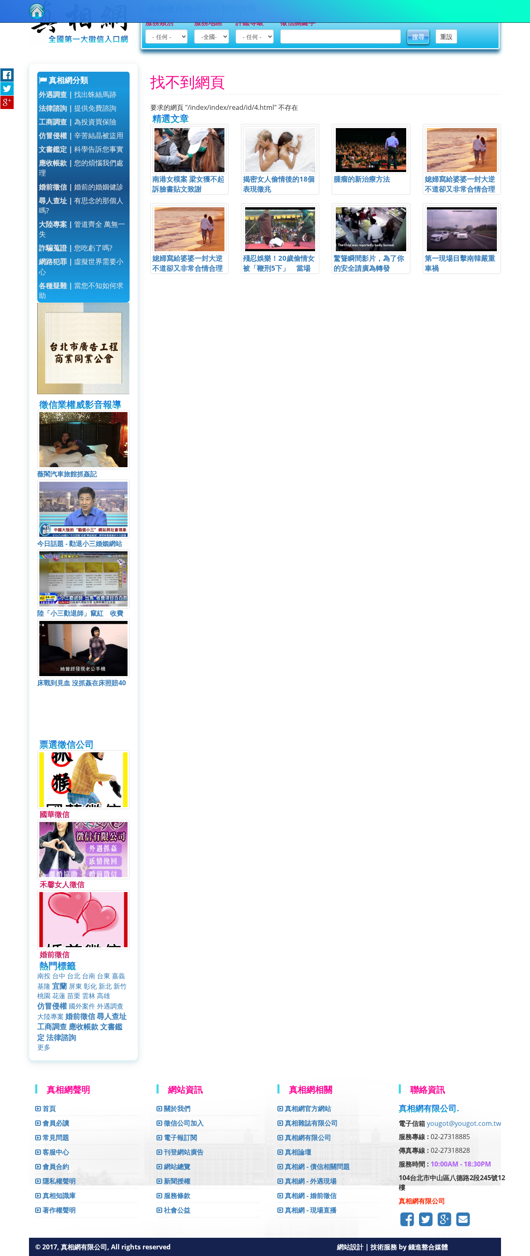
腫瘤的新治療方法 (362, 179)
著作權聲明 (58, 1210)
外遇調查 (110, 1006)
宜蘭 (59, 986)
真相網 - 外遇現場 (310, 1181)
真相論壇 (297, 1152)
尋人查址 (112, 1016)
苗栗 (73, 995)
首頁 (48, 1108)
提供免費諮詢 (77, 108)
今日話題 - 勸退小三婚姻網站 (79, 543)
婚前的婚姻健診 (81, 187)
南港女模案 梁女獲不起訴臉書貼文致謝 (188, 184)
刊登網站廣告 (183, 1152)
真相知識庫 (58, 1195)
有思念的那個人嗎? (81, 205)
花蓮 (58, 995)
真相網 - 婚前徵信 (310, 1195)
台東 (103, 975)
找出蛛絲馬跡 (77, 94)
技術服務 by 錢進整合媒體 (409, 1246)
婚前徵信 (80, 1016)
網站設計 (351, 1246)
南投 (44, 975)
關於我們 (176, 1108)
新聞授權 (176, 1181)
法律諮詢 (61, 1037)
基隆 (44, 986)
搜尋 (418, 36)
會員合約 (55, 1166)
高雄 (103, 995)
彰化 (90, 986)
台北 (73, 975)
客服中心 (55, 1152)
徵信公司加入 (183, 1122)
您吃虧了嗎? (75, 247)
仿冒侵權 (52, 1006)
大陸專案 (50, 1016)
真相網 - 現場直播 (310, 1210)
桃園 (44, 995)
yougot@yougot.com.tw (464, 1123)
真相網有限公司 (307, 1137)
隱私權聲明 (58, 1181)
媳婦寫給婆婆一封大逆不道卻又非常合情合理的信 (460, 189)
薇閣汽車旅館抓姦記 (67, 473)
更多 (44, 1047)
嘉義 (118, 975)
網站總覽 (176, 1166)
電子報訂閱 (179, 1137)
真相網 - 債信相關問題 (316, 1166)
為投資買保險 (77, 121)
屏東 (75, 986)
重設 (446, 36)
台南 (88, 975)
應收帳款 (84, 1026)
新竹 (120, 986)
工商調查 (52, 1026)
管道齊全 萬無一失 (82, 229)
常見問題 (55, 1137)
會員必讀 (55, 1122)
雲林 (88, 995)
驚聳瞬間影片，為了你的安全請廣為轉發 (369, 263)
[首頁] (37, 11)
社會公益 (176, 1210)
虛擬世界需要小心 (81, 266)
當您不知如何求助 (81, 290)
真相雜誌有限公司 (310, 1122)
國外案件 (82, 1006)
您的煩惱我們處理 (81, 167)
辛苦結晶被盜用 (81, 135)
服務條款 (176, 1195)
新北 (105, 986)
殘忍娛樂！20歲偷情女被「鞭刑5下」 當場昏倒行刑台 (279, 268)
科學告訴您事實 (81, 149)
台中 (58, 975)
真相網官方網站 (307, 1108)
